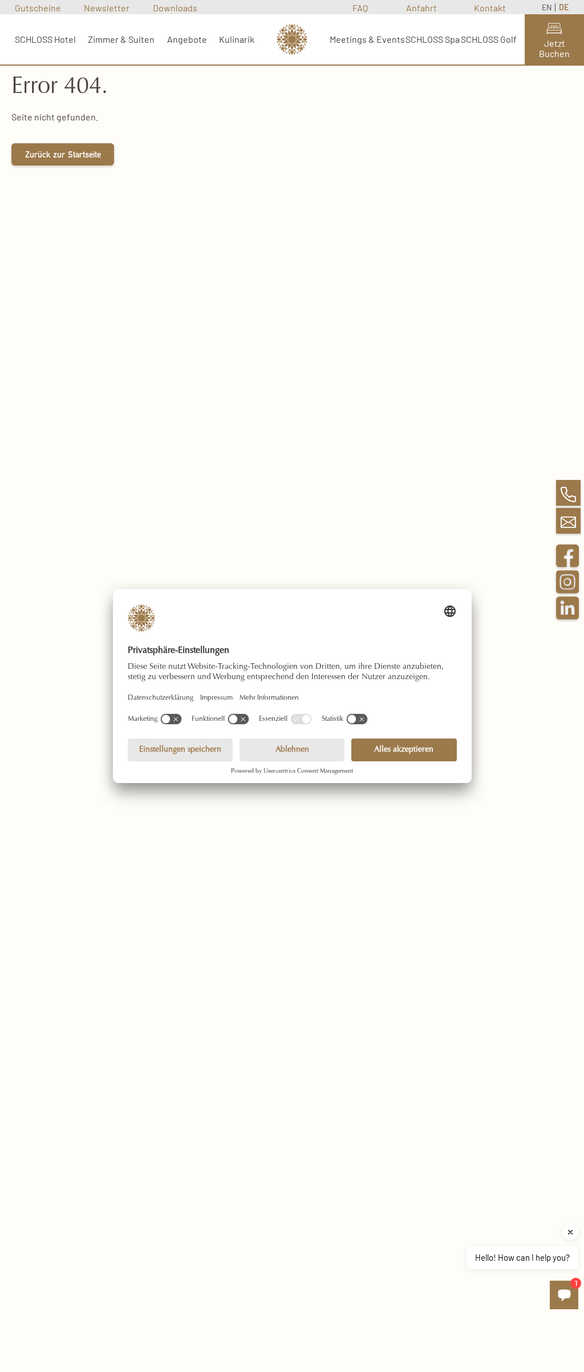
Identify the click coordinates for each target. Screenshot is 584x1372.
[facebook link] (567, 561)
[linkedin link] (567, 614)
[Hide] (570, 1232)
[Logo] (292, 39)
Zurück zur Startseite (63, 155)
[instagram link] (567, 587)
